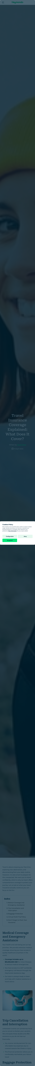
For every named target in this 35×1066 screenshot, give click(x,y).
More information (12, 530)
